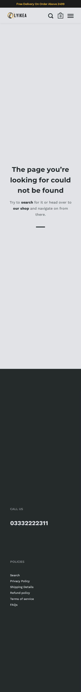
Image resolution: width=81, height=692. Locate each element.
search (27, 202)
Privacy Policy (20, 581)
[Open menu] (71, 15)
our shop (21, 208)
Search (15, 575)
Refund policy (20, 592)
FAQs (14, 604)
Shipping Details (22, 587)
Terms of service (22, 599)
